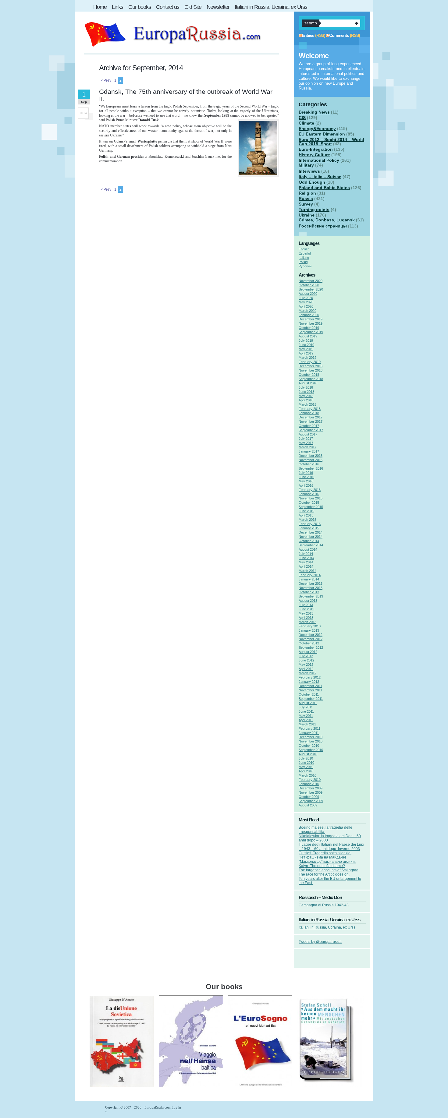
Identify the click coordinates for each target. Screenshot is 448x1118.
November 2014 (310, 536)
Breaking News (314, 112)
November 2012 (310, 639)
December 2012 (310, 635)
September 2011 (311, 698)
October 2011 (309, 694)
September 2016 (311, 468)
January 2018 (309, 413)
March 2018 (307, 404)
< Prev (106, 80)
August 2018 (308, 383)
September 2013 (311, 596)
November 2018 (310, 370)
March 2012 (307, 673)
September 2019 (311, 332)
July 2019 (306, 340)
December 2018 (310, 366)
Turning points (314, 209)
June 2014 (306, 558)
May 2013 (306, 613)
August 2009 (308, 805)
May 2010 (306, 767)
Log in (176, 1107)
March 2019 (307, 357)
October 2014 (309, 541)
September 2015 (311, 507)
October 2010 (309, 745)
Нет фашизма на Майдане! (322, 857)
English (304, 249)
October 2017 (309, 426)
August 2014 (308, 549)
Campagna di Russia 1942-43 (324, 905)
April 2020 (306, 306)
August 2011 (308, 703)
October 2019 (309, 328)
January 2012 (309, 681)
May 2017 (306, 443)
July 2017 (306, 438)
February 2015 (310, 524)
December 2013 (310, 583)
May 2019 (306, 349)
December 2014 (310, 532)
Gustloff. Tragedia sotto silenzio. (325, 853)
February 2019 (310, 362)
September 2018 (311, 379)
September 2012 (311, 647)
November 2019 (310, 323)
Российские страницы (323, 226)
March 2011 (307, 724)
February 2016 (310, 490)
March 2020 (307, 310)
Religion (307, 193)
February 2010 (310, 779)
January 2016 (309, 494)
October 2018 (309, 374)
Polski (303, 262)
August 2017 (308, 434)
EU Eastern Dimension (322, 134)
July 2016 (306, 472)
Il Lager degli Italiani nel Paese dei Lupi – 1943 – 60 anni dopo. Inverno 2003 (331, 846)
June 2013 (306, 609)
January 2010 (309, 784)
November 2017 (310, 421)
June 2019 (306, 345)
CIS (302, 117)
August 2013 (308, 600)
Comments (339, 35)
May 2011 (306, 716)
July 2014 (306, 553)
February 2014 (310, 575)
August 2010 (308, 754)
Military (306, 165)
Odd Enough (312, 182)
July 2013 (306, 605)
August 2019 (308, 336)
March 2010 (307, 775)
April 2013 (306, 617)
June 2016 (306, 477)
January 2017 (309, 451)
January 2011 (309, 733)
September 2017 (311, 430)
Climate (306, 123)
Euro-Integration (316, 149)
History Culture (314, 154)
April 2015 (306, 515)
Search (356, 23)
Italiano (304, 257)
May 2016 (306, 481)
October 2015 (309, 502)
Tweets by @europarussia (320, 942)
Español (305, 253)
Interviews (309, 171)
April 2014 (306, 566)
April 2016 (306, 485)
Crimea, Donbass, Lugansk (327, 219)
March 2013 (307, 622)
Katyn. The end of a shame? (322, 866)
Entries (308, 35)
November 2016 (310, 460)
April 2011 (306, 720)
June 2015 (306, 511)
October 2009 (309, 797)
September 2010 (311, 750)
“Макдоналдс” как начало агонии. (327, 861)
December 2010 (310, 737)
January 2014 (309, 579)
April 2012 (306, 669)
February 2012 (310, 677)
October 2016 (309, 464)
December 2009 (310, 788)
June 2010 (306, 762)
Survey (306, 204)
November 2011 (310, 690)
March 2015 (307, 519)
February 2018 (310, 409)
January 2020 (309, 315)
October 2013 (309, 592)
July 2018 (306, 387)
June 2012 (306, 660)
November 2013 (310, 588)
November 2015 (310, 498)
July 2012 (306, 656)
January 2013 (309, 630)
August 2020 (308, 293)
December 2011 (310, 686)
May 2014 (306, 562)
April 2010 (306, 771)
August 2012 (308, 652)
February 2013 (310, 626)
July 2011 (306, 707)
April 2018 (306, 400)
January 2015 (309, 528)
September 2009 (311, 801)
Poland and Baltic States (324, 187)
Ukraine (307, 215)
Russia (306, 198)
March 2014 (307, 571)
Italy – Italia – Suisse (320, 176)
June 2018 (306, 391)
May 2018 (306, 396)
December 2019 (310, 319)
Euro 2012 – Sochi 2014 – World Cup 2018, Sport (331, 141)
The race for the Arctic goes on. (324, 874)
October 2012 (309, 643)
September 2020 (311, 289)
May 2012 (306, 664)
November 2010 (310, 741)
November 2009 (310, 792)
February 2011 (309, 728)
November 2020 (310, 281)
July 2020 (306, 298)
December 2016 (310, 455)
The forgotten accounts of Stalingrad (328, 870)
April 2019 (306, 353)
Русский (305, 266)
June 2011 (306, 711)
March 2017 (307, 447)
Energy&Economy (317, 128)
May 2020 (306, 302)
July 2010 (306, 758)
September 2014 (311, 545)
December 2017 (310, 417)
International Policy (319, 160)
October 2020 (309, 285)
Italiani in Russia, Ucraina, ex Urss (327, 927)
